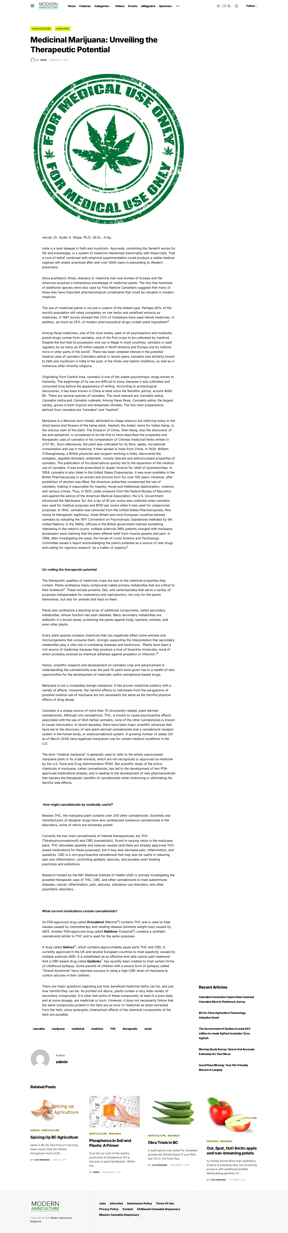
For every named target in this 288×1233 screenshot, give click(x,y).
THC (113, 1028)
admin (62, 1061)
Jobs (102, 1203)
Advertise (116, 1203)
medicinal (78, 1028)
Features (212, 1141)
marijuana (58, 1028)
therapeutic (130, 1028)
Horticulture (41, 28)
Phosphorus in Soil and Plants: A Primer (110, 1143)
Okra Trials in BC (163, 1142)
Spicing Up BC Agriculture (54, 1137)
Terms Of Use (165, 1203)
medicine (97, 1028)
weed (147, 1028)
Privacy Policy (109, 1209)
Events (35, 1130)
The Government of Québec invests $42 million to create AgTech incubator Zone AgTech (224, 1033)
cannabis (39, 1028)
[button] (32, 6)
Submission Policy (139, 1203)
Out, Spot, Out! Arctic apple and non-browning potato (232, 1150)
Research (63, 28)
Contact (127, 1209)
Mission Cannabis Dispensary (119, 1214)
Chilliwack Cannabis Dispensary (158, 1209)
